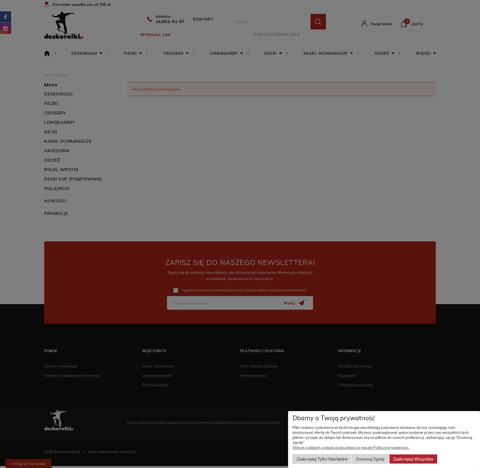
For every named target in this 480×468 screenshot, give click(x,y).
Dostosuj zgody (370, 459)
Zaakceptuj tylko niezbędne (322, 459)
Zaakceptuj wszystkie (413, 459)
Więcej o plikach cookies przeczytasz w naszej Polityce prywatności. (350, 447)
